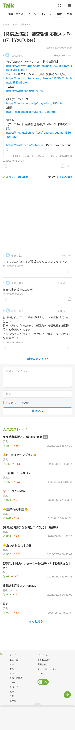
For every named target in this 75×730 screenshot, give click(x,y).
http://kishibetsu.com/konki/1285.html (31, 111)
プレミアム (43, 655)
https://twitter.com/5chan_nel (25, 145)
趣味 (59, 14)
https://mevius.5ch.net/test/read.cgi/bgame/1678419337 (44, 156)
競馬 (5, 441)
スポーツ (46, 14)
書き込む (37, 410)
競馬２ (6, 477)
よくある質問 (44, 660)
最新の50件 (65, 176)
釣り (5, 572)
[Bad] (69, 166)
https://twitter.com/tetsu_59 (24, 91)
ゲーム (32, 14)
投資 (69, 14)
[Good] (62, 166)
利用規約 (42, 664)
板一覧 (13, 700)
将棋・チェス (10, 590)
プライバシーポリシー (48, 669)
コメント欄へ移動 (18, 176)
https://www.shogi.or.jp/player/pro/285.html (35, 103)
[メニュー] (69, 5)
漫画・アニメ (15, 14)
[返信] (5, 166)
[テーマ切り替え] (43, 682)
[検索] (59, 5)
